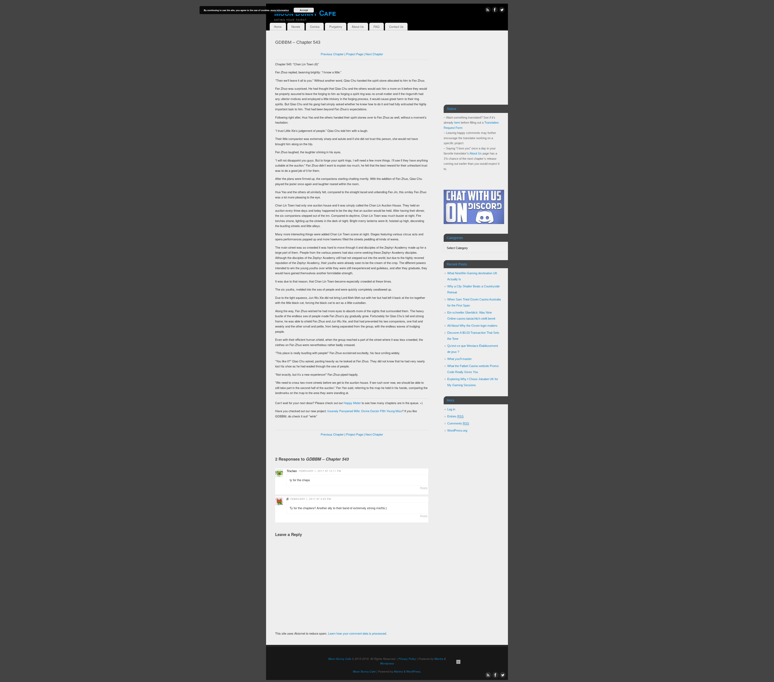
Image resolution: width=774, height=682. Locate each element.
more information (279, 10)
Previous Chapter (332, 54)
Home (278, 27)
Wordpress (387, 663)
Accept (304, 10)
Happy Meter (352, 403)
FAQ (376, 27)
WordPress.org (457, 430)
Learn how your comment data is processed (357, 633)
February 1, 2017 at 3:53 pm (310, 499)
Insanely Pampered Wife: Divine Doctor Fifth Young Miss (364, 411)
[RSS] (488, 10)
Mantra (438, 659)
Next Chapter (374, 54)
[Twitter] (502, 10)
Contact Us (396, 27)
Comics (314, 27)
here (457, 122)
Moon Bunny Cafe (305, 13)
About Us (358, 27)
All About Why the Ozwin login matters (472, 325)
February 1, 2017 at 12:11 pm (320, 470)
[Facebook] (495, 10)
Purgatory (335, 27)
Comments (458, 423)
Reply (424, 488)
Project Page (354, 54)
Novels (295, 27)
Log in (451, 409)
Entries (455, 416)
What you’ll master (459, 359)
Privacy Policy (407, 659)
